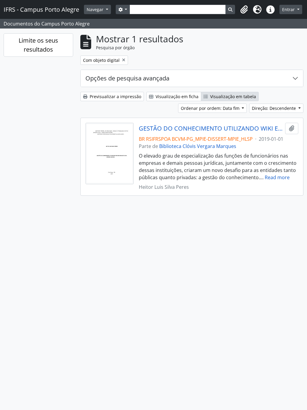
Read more (277, 177)
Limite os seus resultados (38, 44)
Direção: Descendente (274, 108)
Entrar (289, 9)
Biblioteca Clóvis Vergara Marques (197, 146)
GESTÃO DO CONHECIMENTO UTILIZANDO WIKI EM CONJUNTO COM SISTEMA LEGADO (211, 128)
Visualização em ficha (176, 96)
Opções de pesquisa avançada (127, 78)
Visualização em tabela (232, 96)
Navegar (96, 9)
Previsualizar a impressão (114, 96)
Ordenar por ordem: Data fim (211, 108)
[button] (244, 9)
